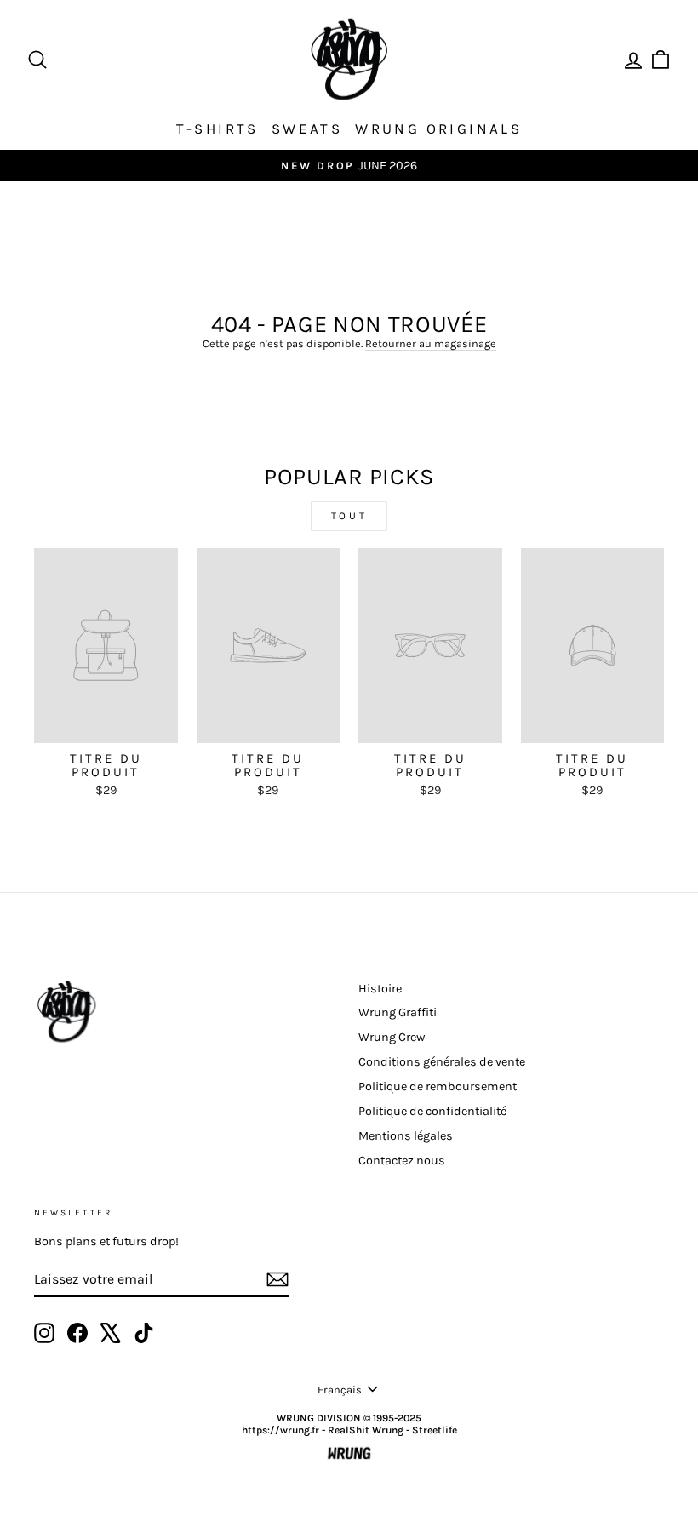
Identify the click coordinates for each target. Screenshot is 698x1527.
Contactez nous (401, 1160)
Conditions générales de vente (441, 1062)
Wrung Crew (391, 1037)
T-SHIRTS (217, 128)
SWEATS (307, 128)
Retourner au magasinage (430, 343)
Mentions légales (405, 1136)
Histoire (380, 988)
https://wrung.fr (280, 1430)
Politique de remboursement (437, 1086)
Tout (349, 516)
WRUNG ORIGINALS (438, 128)
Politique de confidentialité (432, 1111)
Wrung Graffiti (397, 1012)
